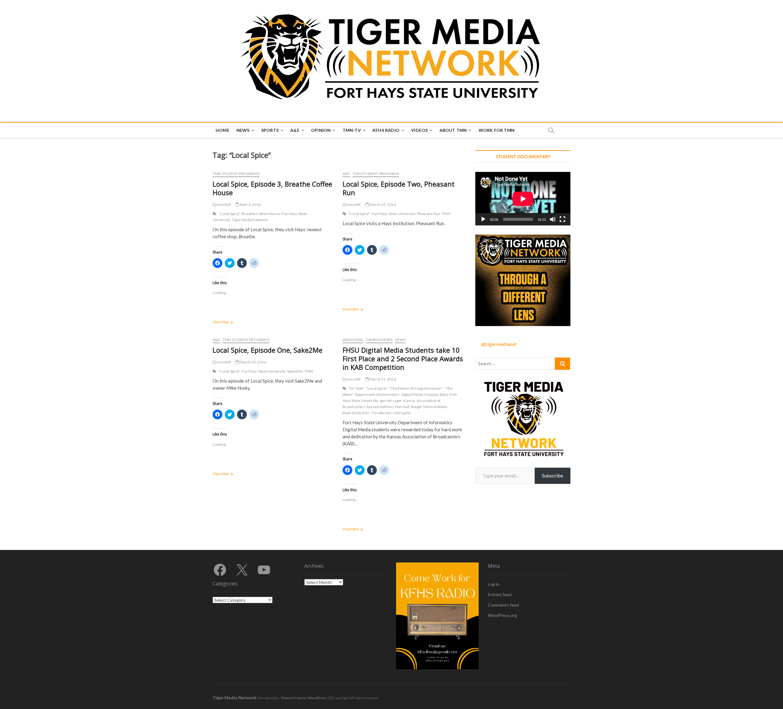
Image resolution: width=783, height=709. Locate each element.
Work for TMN (496, 130)
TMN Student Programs (236, 173)
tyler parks (402, 412)
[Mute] (553, 219)
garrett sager (391, 400)
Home (222, 130)
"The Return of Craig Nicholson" (416, 388)
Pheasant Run (428, 213)
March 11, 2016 (382, 379)
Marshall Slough (408, 406)
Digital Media (412, 394)
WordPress (317, 698)
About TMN (453, 130)
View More (227, 322)
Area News (353, 339)
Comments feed (503, 604)
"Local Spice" (229, 213)
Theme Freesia (293, 698)
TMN (446, 213)
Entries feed (499, 594)
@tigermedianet (499, 344)
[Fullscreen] (562, 219)
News (243, 130)
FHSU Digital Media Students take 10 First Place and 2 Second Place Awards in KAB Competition (403, 358)
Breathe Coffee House (261, 213)
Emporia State (436, 394)
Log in (493, 584)
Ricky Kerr (361, 412)
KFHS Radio (386, 130)
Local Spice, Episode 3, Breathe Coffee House (272, 188)
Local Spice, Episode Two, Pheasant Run (399, 188)
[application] (522, 198)
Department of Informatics (377, 394)
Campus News (379, 339)
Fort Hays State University (394, 213)
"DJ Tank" (357, 388)
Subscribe (552, 475)
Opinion (321, 130)
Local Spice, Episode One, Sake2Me (267, 349)
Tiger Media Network (250, 219)
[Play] (483, 219)
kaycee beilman (380, 406)
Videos (419, 130)
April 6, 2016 (250, 204)
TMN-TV (352, 130)
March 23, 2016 (382, 204)
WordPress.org (502, 615)
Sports (270, 130)
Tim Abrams (381, 412)
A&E (294, 130)
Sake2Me (295, 371)
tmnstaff (223, 204)
